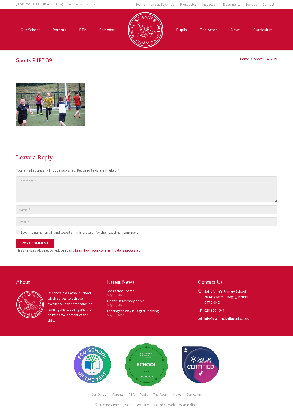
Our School (99, 394)
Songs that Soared (120, 291)
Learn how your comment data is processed (108, 250)
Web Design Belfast (183, 405)
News (177, 394)
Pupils (143, 394)
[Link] (200, 365)
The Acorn (160, 394)
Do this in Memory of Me (125, 301)
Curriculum (194, 394)
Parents (118, 394)
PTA (131, 394)
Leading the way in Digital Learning (133, 311)
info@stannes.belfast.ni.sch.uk (226, 318)
